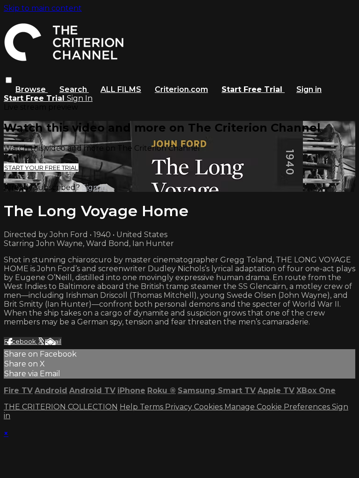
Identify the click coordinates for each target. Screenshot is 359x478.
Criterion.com (181, 89)
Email (53, 341)
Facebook (20, 341)
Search (74, 89)
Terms (152, 406)
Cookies (209, 406)
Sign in (309, 89)
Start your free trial (41, 167)
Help (130, 406)
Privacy (179, 406)
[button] (9, 80)
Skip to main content (43, 8)
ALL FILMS (121, 89)
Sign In (80, 98)
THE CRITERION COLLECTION (61, 406)
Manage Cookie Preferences (278, 406)
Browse (31, 89)
